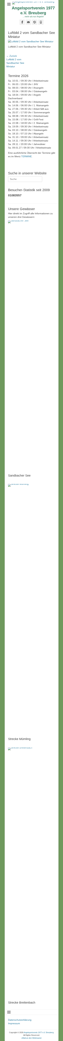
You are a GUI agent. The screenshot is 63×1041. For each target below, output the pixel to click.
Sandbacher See (19, 475)
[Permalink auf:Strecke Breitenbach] (31, 873)
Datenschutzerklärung (19, 1020)
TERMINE (26, 156)
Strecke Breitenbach (21, 1002)
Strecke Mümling (19, 739)
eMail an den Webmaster (32, 1038)
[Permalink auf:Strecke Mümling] (31, 610)
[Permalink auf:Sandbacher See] (31, 346)
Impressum (14, 1023)
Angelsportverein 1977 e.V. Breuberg (33, 10)
